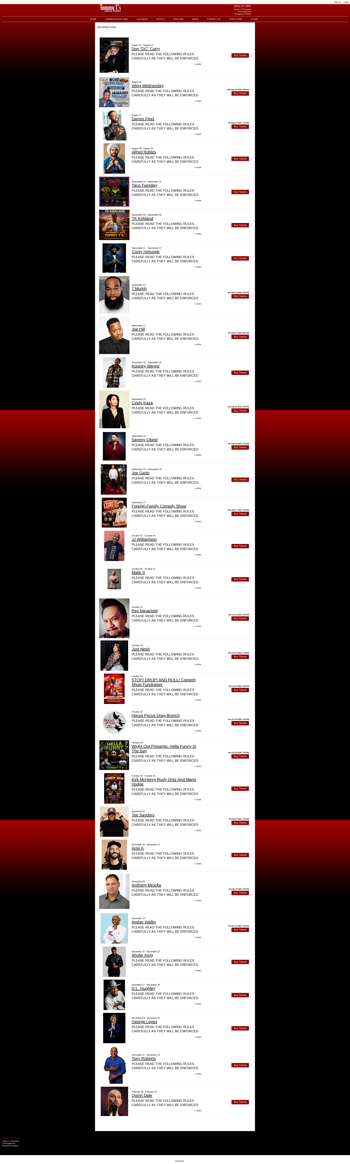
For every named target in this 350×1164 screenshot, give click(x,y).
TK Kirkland (142, 218)
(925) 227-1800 (242, 6)
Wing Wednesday (148, 85)
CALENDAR (142, 19)
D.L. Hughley (143, 988)
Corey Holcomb (146, 251)
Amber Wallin (144, 922)
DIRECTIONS (235, 19)
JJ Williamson (144, 539)
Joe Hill (138, 329)
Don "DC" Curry (146, 48)
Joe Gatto (140, 473)
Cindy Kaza (142, 402)
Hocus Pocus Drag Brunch (156, 715)
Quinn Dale (142, 1095)
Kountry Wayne (146, 366)
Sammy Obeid (145, 439)
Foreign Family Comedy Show (159, 506)
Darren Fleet (143, 119)
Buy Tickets (240, 93)
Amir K (138, 848)
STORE (254, 19)
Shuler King (142, 955)
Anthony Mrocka (146, 885)
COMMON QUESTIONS (116, 19)
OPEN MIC (178, 19)
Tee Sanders (143, 815)
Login (346, 2)
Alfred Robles (144, 152)
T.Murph (139, 288)
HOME (93, 19)
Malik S (138, 572)
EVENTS (160, 19)
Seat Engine (179, 1161)
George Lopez (144, 1021)
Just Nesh (141, 649)
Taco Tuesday (144, 185)
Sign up (337, 2)
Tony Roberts (144, 1058)
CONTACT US (213, 19)
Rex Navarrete (145, 610)
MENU (195, 19)
